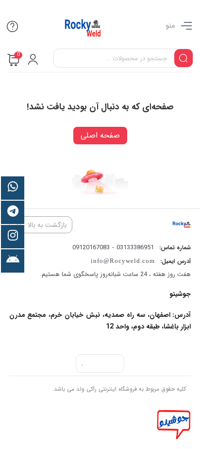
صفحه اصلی (100, 135)
